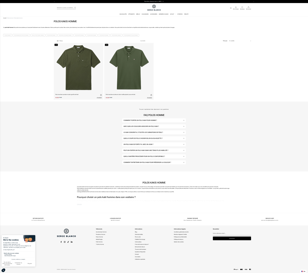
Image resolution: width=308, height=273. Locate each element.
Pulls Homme (99, 241)
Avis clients (137, 256)
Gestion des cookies (179, 241)
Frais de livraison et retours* (142, 244)
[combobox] (66, 7)
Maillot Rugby (99, 239)
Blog (136, 232)
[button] (131, 14)
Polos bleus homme (103, 35)
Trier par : (225, 40)
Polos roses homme (116, 35)
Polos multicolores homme (65, 35)
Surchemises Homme (101, 232)
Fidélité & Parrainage (140, 239)
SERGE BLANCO (64, 269)
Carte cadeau (138, 241)
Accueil (4, 18)
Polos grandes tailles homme (131, 35)
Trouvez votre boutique (140, 249)
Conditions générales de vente (181, 232)
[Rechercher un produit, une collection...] (74, 7)
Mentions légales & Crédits (180, 234)
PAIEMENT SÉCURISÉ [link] (192, 218)
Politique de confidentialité (180, 237)
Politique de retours (178, 239)
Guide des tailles (139, 234)
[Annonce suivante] (253, 1)
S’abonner (232, 238)
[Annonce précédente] (54, 1)
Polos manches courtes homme (21, 35)
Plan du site (138, 237)
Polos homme (10, 18)
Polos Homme (99, 237)
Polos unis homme (51, 35)
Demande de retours (140, 246)
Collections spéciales (140, 259)
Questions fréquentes (140, 251)
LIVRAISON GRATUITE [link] (115, 218)
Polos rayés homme (79, 35)
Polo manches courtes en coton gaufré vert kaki (66, 94)
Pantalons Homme (100, 234)
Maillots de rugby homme (38, 35)
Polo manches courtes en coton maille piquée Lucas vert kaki (120, 94)
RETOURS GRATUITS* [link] (38, 218)
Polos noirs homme (91, 35)
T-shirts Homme (100, 244)
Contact (137, 254)
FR (304, 271)
